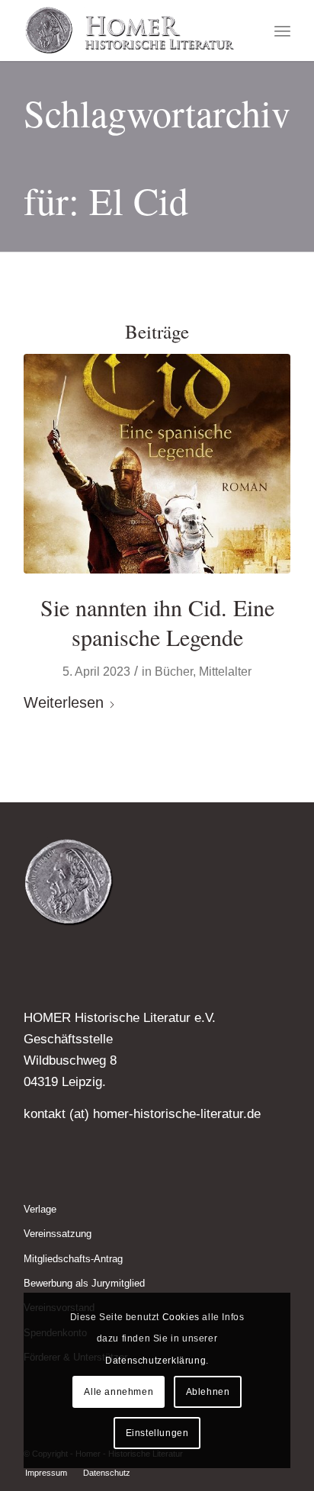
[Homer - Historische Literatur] (130, 30)
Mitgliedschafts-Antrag (73, 1258)
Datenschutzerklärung (155, 1360)
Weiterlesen (64, 702)
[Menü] (282, 30)
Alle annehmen (118, 1392)
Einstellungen (157, 1433)
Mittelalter (225, 671)
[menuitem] (282, 30)
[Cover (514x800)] (157, 464)
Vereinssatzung (57, 1233)
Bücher (174, 671)
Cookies (181, 1317)
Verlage (40, 1209)
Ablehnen (208, 1392)
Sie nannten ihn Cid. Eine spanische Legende (157, 622)
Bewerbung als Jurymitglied (84, 1283)
